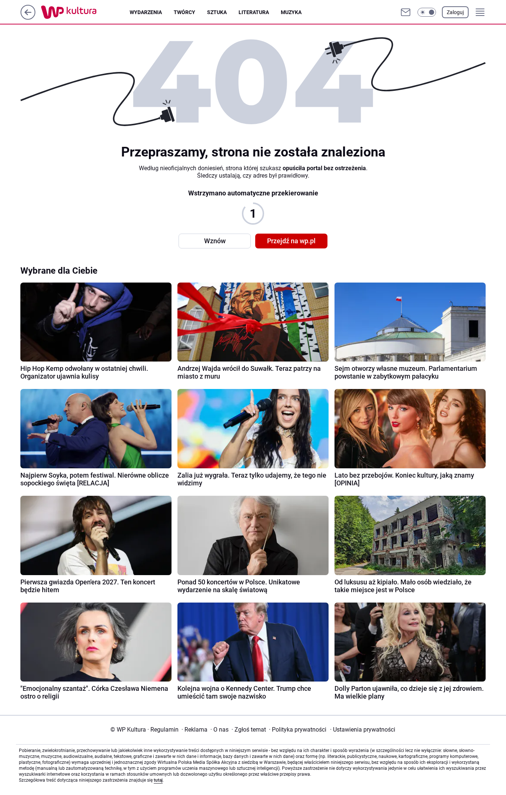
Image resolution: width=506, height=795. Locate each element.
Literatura (254, 12)
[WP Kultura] (85, 12)
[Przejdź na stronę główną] (28, 17)
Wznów (215, 241)
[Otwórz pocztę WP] (406, 12)
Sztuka (217, 12)
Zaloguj (455, 12)
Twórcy (184, 12)
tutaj (158, 780)
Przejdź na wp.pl (291, 241)
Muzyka (291, 12)
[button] (426, 12)
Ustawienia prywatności (362, 729)
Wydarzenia (146, 12)
